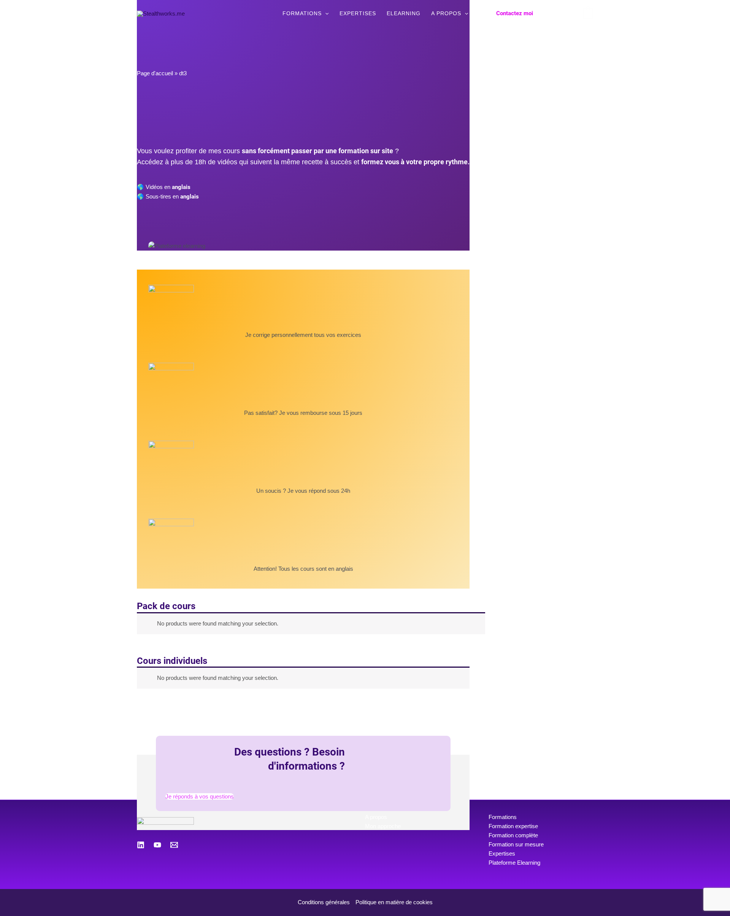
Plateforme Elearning (514, 862)
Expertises (502, 853)
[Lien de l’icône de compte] (569, 13)
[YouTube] (157, 845)
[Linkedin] (140, 845)
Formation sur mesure (516, 844)
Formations (503, 817)
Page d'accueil (155, 73)
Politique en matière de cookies (394, 902)
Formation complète (513, 835)
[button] (325, 13)
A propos (376, 817)
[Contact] (174, 845)
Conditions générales (324, 902)
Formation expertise (513, 826)
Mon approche (383, 826)
